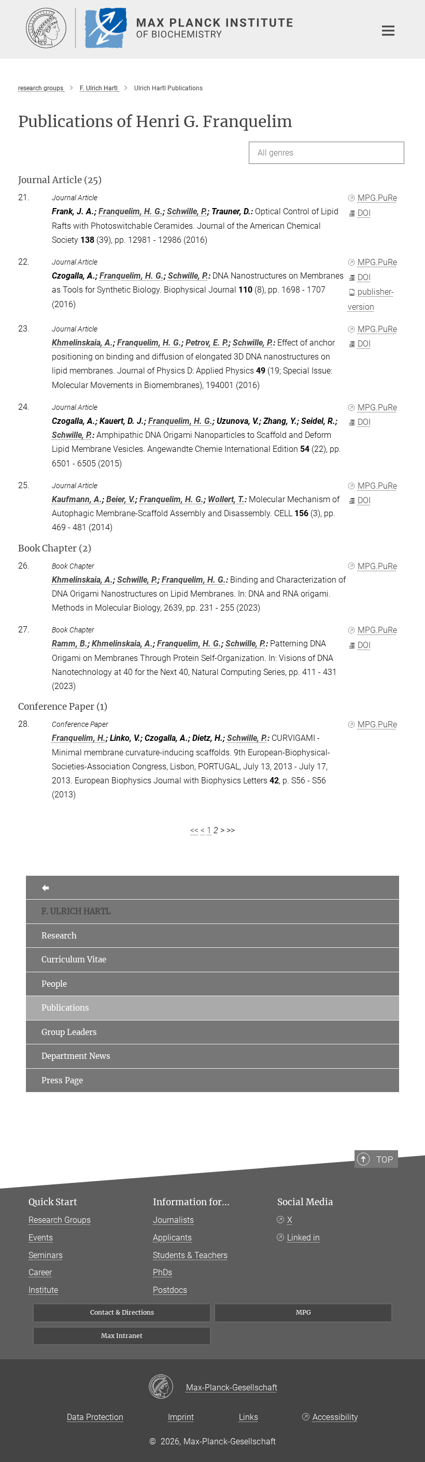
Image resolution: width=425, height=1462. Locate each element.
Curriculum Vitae (73, 959)
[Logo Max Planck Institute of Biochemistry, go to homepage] (194, 28)
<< (194, 830)
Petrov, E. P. (207, 343)
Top (384, 1159)
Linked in (303, 1238)
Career (40, 1272)
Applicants (172, 1238)
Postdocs (170, 1290)
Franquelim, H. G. (130, 211)
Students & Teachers (190, 1255)
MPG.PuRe (377, 198)
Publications (65, 1008)
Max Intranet (122, 1336)
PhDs (162, 1272)
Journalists (173, 1220)
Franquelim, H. (79, 738)
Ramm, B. (70, 644)
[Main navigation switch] (388, 30)
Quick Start (53, 1202)
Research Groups (60, 1220)
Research (59, 936)
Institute (43, 1290)
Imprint (181, 1417)
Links (248, 1417)
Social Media (305, 1202)
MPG (303, 1312)
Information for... (191, 1202)
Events (41, 1238)
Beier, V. (120, 499)
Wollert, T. (226, 499)
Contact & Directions (122, 1312)
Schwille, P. (187, 211)
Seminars (46, 1255)
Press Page (62, 1080)
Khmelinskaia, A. (82, 343)
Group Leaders (69, 1032)
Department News (75, 1056)
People (54, 984)
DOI (364, 213)
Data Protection (95, 1417)
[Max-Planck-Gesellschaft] (167, 1387)
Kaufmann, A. (77, 499)
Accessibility (335, 1417)
